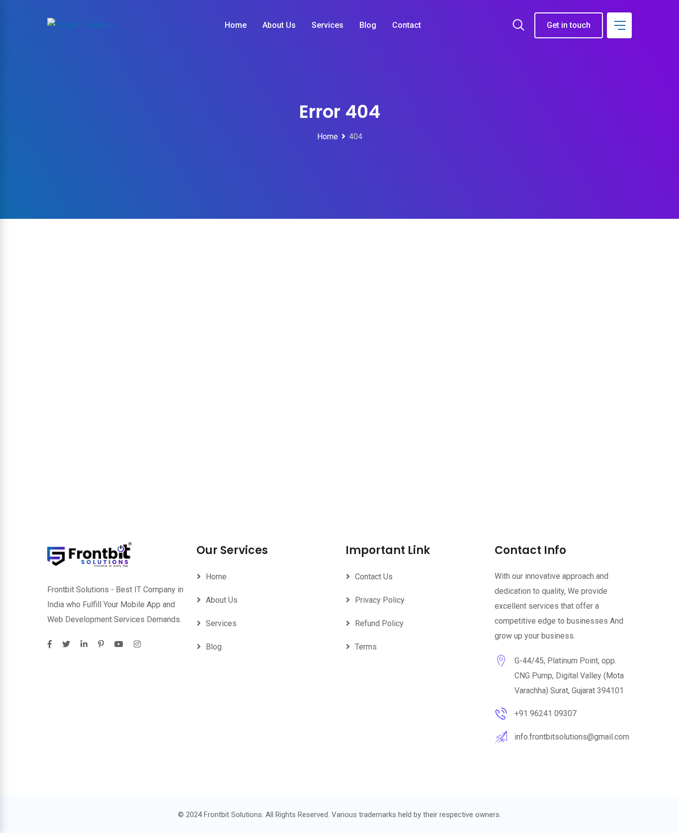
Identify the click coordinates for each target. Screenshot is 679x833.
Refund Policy (379, 623)
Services (327, 25)
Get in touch (569, 25)
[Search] (518, 26)
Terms (366, 646)
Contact (406, 25)
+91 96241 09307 (545, 713)
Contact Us (374, 576)
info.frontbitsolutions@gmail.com (571, 736)
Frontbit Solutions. (233, 814)
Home (236, 25)
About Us (279, 25)
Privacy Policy (380, 600)
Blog (367, 25)
